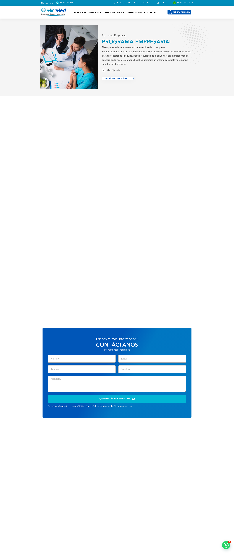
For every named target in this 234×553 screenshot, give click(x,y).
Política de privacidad (102, 406)
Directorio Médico (114, 12)
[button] (226, 545)
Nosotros (80, 12)
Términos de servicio (123, 406)
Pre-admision (134, 12)
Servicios (93, 12)
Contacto (153, 12)
